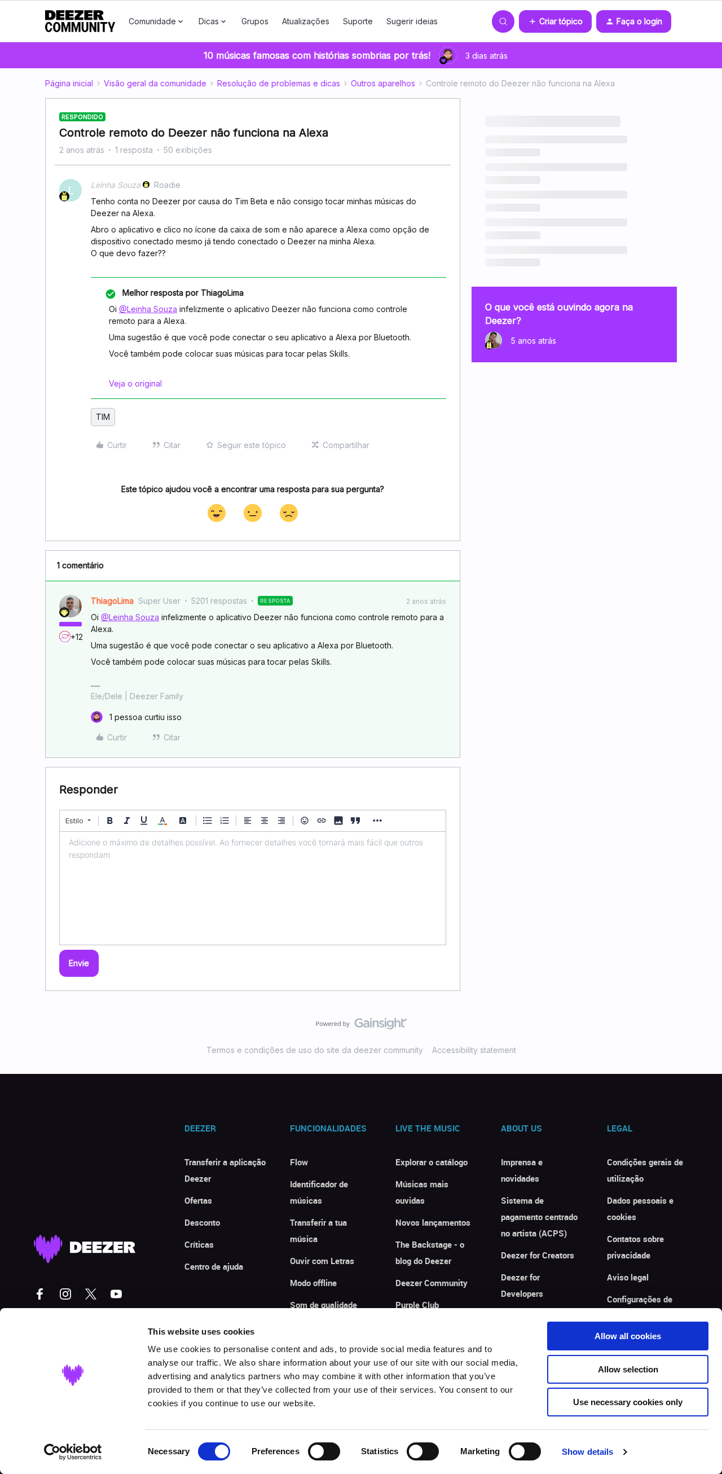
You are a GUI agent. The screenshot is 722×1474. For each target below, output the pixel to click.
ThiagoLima (112, 601)
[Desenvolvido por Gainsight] (361, 1026)
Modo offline (313, 1282)
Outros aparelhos (383, 83)
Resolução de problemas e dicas (278, 83)
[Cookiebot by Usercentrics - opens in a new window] (73, 1452)
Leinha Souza (115, 185)
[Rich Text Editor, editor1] (253, 888)
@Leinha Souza (148, 309)
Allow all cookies (628, 1336)
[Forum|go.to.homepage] (80, 21)
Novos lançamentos (432, 1222)
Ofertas (198, 1200)
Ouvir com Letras (322, 1260)
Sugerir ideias (412, 21)
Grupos (254, 21)
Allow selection (628, 1369)
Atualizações (305, 21)
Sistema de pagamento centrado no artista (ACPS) (539, 1217)
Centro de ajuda (213, 1266)
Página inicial (69, 83)
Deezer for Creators (537, 1255)
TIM (103, 417)
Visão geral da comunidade (155, 83)
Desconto (202, 1222)
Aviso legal (628, 1277)
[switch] (324, 1451)
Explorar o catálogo (431, 1162)
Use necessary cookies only (628, 1402)
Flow (299, 1162)
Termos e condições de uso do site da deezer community (314, 1050)
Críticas (199, 1244)
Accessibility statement (474, 1050)
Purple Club (417, 1304)
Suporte (358, 21)
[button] (555, 21)
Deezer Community (431, 1282)
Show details (587, 1452)
